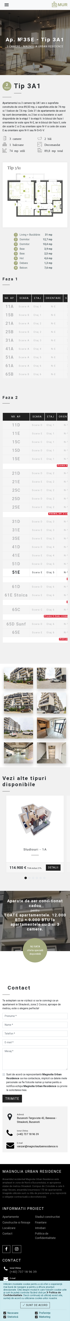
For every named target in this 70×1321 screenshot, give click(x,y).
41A (10, 349)
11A (10, 307)
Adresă (20, 1114)
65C (16, 610)
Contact (7, 1233)
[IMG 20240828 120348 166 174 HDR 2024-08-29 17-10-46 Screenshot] (18, 752)
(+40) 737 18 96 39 (28, 1134)
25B (10, 332)
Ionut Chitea (22, 1131)
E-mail (20, 1143)
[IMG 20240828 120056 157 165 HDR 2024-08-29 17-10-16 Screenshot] (51, 703)
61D (16, 587)
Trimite (12, 1099)
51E (16, 572)
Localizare (8, 1228)
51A (10, 357)
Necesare (12, 1312)
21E (16, 482)
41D (16, 547)
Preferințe (44, 1312)
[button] (26, 878)
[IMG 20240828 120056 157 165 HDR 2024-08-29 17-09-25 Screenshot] (18, 678)
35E (16, 539)
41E (16, 556)
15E (16, 459)
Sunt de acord (36, 1305)
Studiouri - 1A (35, 849)
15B (10, 315)
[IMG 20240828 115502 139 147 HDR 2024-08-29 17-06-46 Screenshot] (18, 727)
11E (16, 434)
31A (10, 340)
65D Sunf (16, 624)
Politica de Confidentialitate (45, 1235)
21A (10, 324)
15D (16, 451)
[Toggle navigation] (7, 5)
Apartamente (10, 1216)
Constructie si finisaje (16, 1222)
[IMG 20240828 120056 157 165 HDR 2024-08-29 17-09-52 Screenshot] (18, 703)
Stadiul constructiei (47, 1216)
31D (16, 522)
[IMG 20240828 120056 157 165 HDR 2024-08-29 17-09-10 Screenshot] (51, 678)
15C (16, 442)
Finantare (41, 1222)
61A (10, 366)
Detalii (53, 867)
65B (10, 374)
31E (16, 530)
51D (16, 564)
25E (16, 507)
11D (16, 425)
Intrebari (40, 1228)
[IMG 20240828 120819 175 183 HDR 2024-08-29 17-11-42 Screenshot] (51, 727)
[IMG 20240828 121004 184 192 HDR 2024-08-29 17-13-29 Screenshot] (51, 752)
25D (16, 499)
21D (16, 473)
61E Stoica (16, 595)
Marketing (44, 1316)
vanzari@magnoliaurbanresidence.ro (37, 1146)
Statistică (12, 1316)
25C (16, 490)
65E (16, 633)
